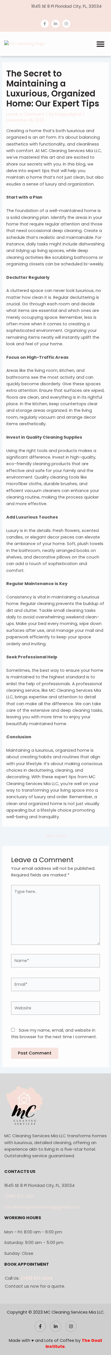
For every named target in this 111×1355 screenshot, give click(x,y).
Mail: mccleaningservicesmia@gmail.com (55, 14)
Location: (19, 6)
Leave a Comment (25, 114)
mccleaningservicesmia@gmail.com (42, 1207)
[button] (100, 43)
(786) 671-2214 (19, 1196)
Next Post (56, 836)
